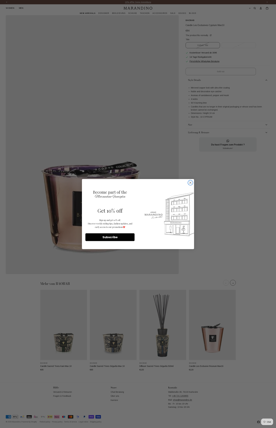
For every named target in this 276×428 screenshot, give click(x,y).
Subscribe (110, 237)
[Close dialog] (190, 182)
